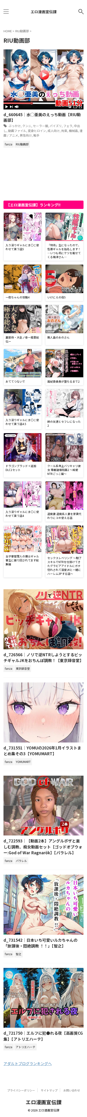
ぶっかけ (15, 126)
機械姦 (73, 130)
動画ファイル (17, 130)
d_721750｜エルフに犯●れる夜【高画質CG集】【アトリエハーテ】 (43, 1036)
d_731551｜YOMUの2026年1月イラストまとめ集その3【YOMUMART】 (42, 751)
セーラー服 (40, 126)
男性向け (26, 135)
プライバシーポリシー (21, 1090)
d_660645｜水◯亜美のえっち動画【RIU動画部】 (42, 117)
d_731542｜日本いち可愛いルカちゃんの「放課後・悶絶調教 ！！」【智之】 (40, 943)
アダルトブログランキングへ (27, 1063)
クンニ (26, 126)
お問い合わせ (71, 1090)
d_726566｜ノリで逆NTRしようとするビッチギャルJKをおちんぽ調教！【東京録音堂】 (43, 657)
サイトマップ (49, 1090)
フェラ (67, 126)
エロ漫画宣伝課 (44, 11)
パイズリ (56, 126)
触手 (36, 135)
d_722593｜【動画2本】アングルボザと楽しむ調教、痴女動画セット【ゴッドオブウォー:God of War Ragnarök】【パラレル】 (42, 846)
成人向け (54, 130)
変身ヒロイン (37, 130)
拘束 (64, 130)
